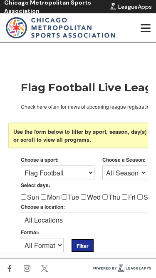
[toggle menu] (145, 28)
